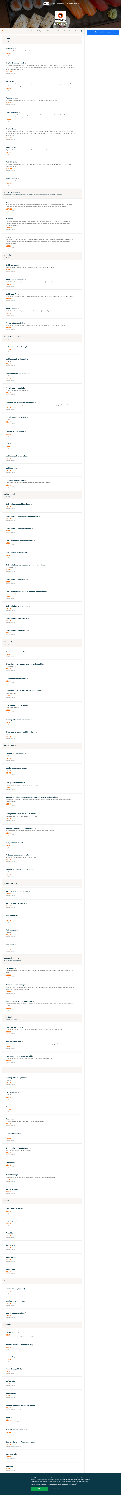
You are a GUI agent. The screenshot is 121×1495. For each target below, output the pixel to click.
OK (39, 1489)
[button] (82, 31)
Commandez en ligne (103, 32)
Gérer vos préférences (70, 1483)
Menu (46, 4)
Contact (60, 4)
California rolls (61, 31)
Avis (53, 4)
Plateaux (4, 31)
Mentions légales (73, 4)
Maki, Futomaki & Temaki (45, 31)
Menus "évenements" (17, 31)
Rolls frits (31, 31)
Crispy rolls (72, 31)
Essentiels (57, 1489)
